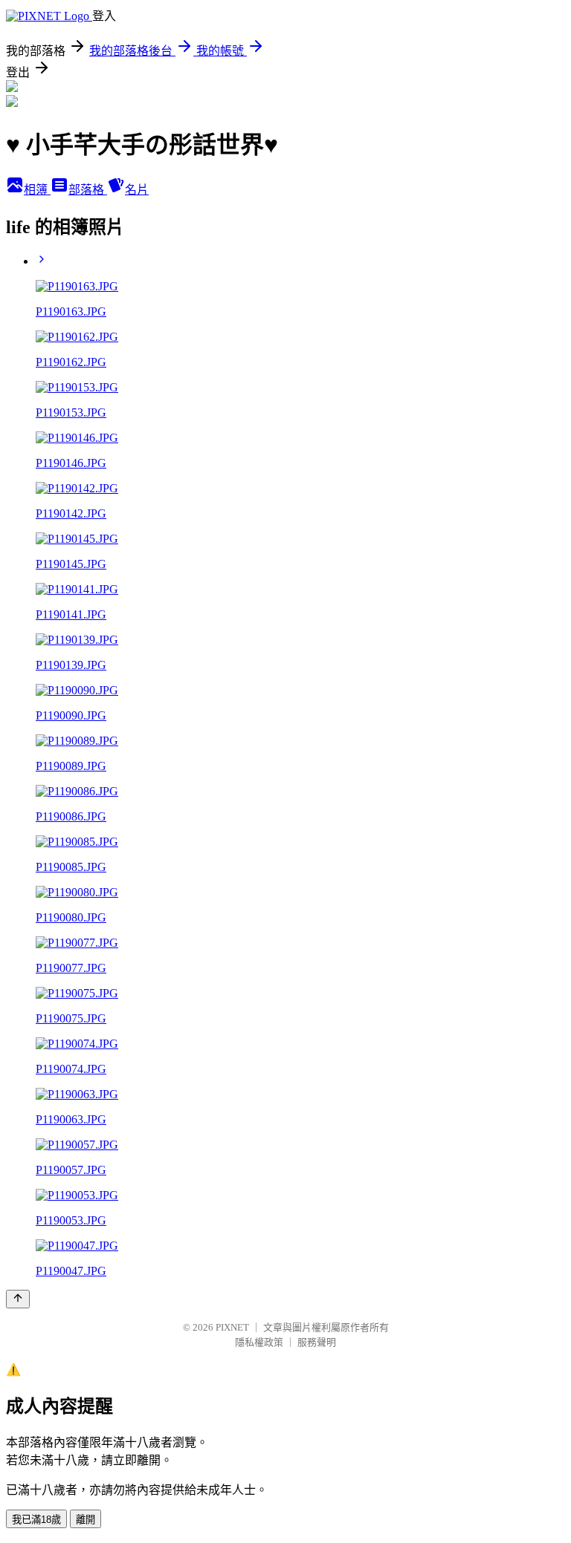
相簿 (37, 189)
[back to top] (18, 1299)
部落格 (87, 189)
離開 (85, 1519)
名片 (137, 189)
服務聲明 (316, 1342)
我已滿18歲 (36, 1519)
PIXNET (232, 1327)
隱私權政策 (259, 1342)
